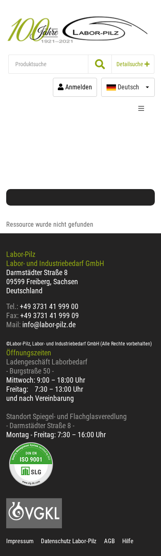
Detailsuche (130, 64)
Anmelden (78, 87)
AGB (109, 541)
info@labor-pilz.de (49, 324)
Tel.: (13, 306)
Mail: (13, 324)
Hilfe (127, 541)
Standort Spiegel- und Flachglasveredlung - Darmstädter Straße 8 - (66, 421)
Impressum (19, 541)
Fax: (12, 315)
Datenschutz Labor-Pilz (69, 541)
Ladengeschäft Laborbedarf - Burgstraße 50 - (47, 366)
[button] (128, 87)
